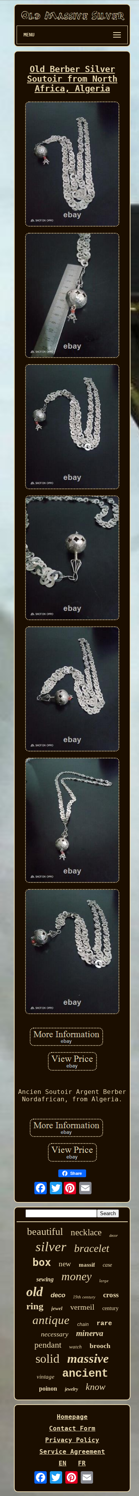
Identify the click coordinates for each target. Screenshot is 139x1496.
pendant (47, 1345)
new (65, 1264)
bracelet (91, 1248)
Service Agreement (72, 1451)
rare (104, 1323)
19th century (84, 1297)
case (107, 1265)
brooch (100, 1346)
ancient (85, 1373)
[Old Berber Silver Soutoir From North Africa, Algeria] (72, 164)
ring (35, 1306)
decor (113, 1235)
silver (51, 1246)
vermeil (82, 1307)
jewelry (71, 1389)
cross (111, 1295)
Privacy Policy (72, 1440)
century (110, 1308)
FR (82, 1463)
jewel (57, 1308)
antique (51, 1320)
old (34, 1291)
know (95, 1387)
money (76, 1276)
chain (83, 1324)
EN (62, 1463)
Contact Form (72, 1428)
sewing (45, 1279)
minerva (89, 1333)
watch (75, 1347)
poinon (48, 1388)
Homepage (72, 1416)
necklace (86, 1232)
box (41, 1262)
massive (88, 1358)
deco (58, 1295)
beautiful (45, 1231)
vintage (45, 1377)
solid (47, 1358)
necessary (54, 1334)
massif (87, 1265)
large (103, 1280)
